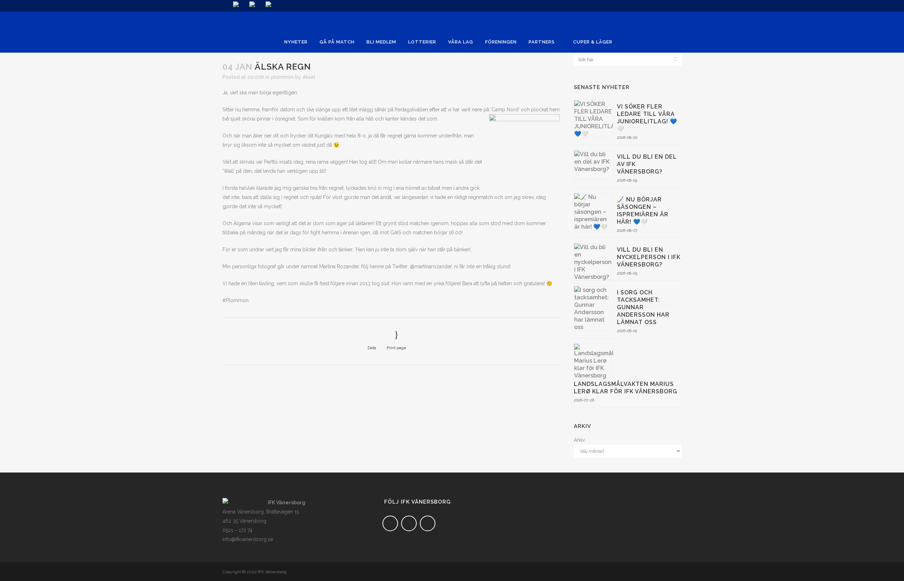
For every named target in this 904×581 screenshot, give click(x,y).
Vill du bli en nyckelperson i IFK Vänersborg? (648, 257)
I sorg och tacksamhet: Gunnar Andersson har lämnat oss (643, 307)
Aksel (309, 77)
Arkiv (579, 440)
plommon (282, 77)
